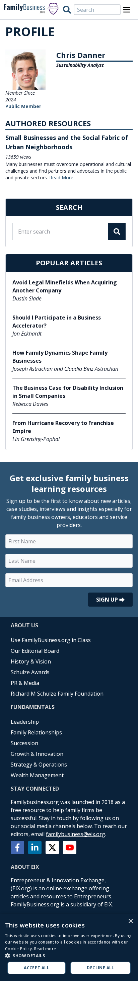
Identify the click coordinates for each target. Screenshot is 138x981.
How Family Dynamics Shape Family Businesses (60, 356)
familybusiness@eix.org (75, 834)
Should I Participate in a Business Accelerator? (56, 321)
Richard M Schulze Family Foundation (57, 693)
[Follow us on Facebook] (17, 847)
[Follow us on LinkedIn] (35, 847)
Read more (45, 949)
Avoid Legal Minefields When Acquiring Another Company (64, 286)
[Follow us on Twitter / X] (52, 847)
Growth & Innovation (37, 753)
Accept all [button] (36, 968)
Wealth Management (37, 775)
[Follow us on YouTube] (69, 847)
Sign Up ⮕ (110, 599)
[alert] (69, 947)
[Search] (67, 9)
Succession (24, 743)
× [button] (130, 921)
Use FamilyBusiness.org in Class (51, 640)
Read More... (62, 177)
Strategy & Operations (39, 764)
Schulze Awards (30, 672)
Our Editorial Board (35, 650)
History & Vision (31, 661)
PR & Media (25, 683)
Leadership (25, 721)
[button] (69, 955)
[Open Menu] (127, 10)
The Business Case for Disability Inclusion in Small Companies (67, 391)
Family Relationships (36, 732)
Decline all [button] (100, 968)
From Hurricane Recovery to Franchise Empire (63, 427)
